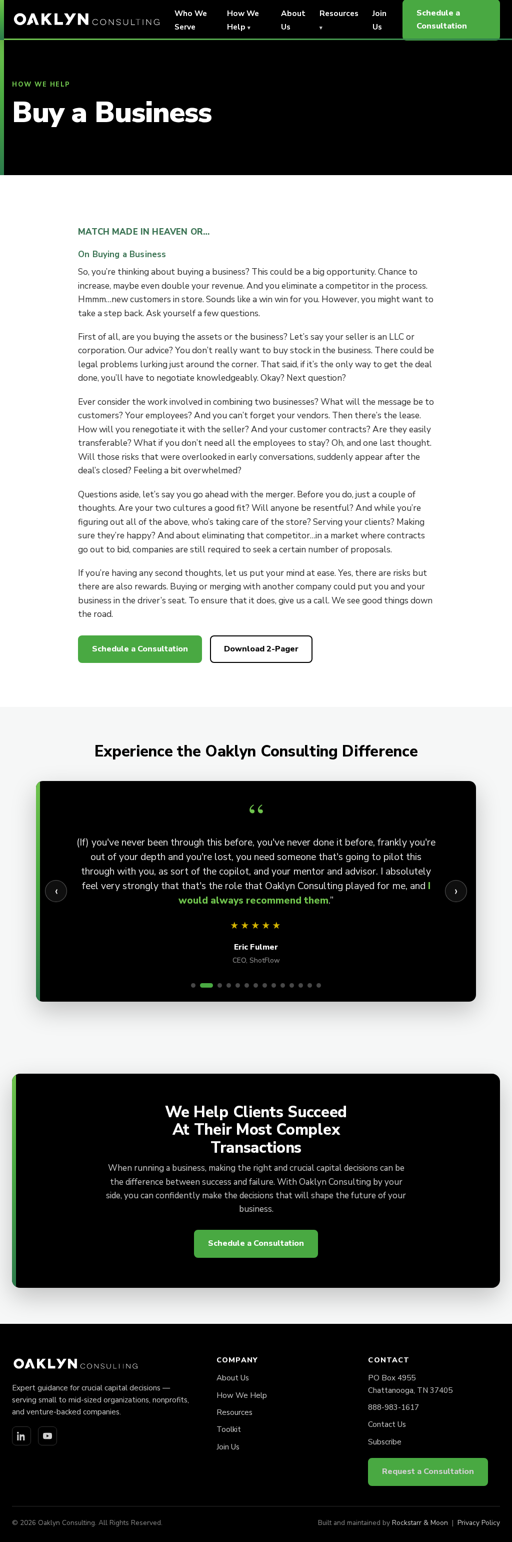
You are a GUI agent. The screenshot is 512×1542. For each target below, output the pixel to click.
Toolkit (228, 1429)
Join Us (228, 1447)
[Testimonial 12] (300, 985)
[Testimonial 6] (246, 985)
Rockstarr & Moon (420, 1522)
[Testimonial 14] (318, 985)
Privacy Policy (479, 1522)
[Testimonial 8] (264, 985)
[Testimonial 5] (238, 985)
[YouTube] (47, 1435)
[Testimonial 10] (282, 985)
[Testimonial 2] (206, 985)
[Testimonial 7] (256, 985)
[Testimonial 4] (228, 985)
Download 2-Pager (261, 648)
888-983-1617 (393, 1407)
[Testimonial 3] (220, 985)
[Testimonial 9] (274, 985)
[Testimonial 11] (292, 985)
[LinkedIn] (21, 1435)
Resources (234, 1412)
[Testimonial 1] (193, 985)
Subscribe (385, 1442)
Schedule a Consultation (140, 648)
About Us (232, 1378)
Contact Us (387, 1424)
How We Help (241, 1395)
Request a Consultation (428, 1471)
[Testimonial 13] (310, 985)
